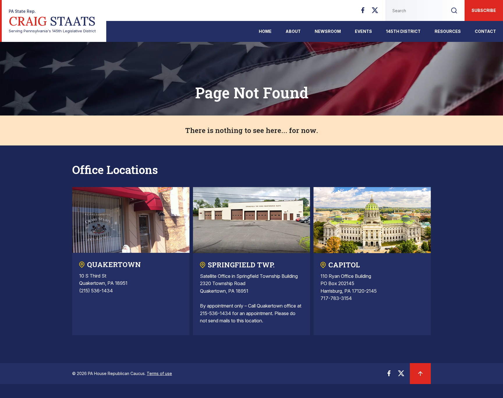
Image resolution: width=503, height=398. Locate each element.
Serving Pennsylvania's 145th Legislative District (52, 21)
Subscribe (484, 10)
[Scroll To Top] (420, 373)
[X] (374, 12)
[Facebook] (362, 12)
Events (363, 31)
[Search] (454, 10)
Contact (485, 31)
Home (265, 31)
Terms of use (159, 373)
